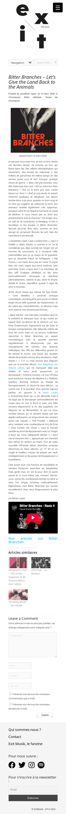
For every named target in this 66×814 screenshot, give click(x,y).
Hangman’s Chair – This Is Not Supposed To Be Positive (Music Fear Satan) (17, 577)
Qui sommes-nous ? (24, 729)
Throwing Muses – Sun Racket (17, 603)
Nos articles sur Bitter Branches (33, 540)
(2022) (21, 367)
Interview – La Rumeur (39, 571)
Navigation (17, 62)
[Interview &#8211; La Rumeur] (41, 562)
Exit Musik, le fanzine (25, 743)
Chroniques (14, 97)
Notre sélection (32, 97)
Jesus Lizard (50, 392)
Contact (14, 736)
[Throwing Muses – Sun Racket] (18, 594)
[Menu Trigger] (58, 7)
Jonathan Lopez (28, 93)
